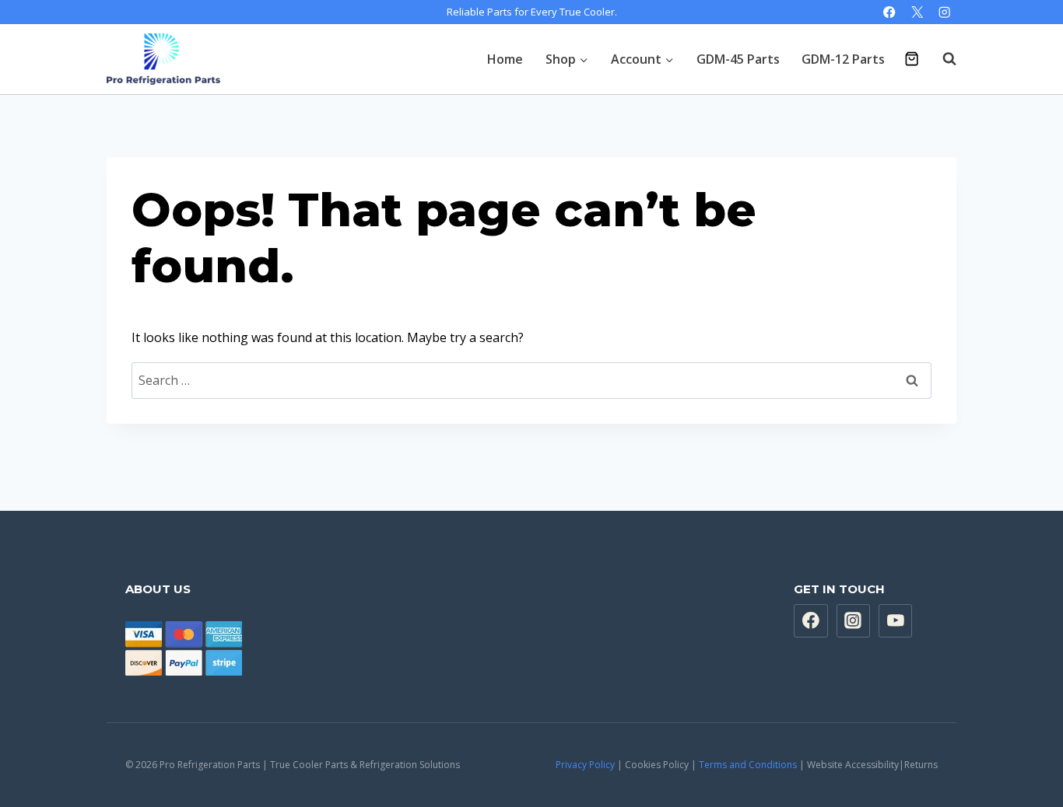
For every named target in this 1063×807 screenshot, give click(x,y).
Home (505, 59)
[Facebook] (890, 12)
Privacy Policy (585, 764)
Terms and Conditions (748, 764)
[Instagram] (944, 12)
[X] (917, 12)
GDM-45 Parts (738, 59)
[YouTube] (896, 621)
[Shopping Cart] (911, 58)
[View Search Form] (941, 59)
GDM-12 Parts (843, 59)
